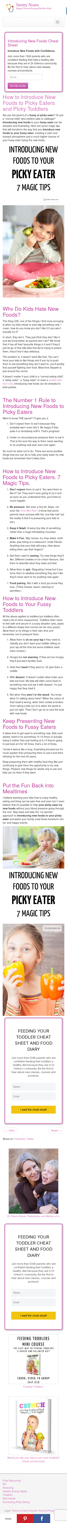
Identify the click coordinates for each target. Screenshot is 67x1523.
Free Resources (12, 1480)
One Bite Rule (29, 510)
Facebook (19, 1139)
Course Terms (37, 1510)
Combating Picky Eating (16, 1502)
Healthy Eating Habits (15, 1491)
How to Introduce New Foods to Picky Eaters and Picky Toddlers (29, 102)
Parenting (8, 1487)
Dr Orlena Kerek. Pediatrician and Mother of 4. (33, 1216)
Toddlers (8, 1495)
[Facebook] (42, 1518)
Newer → (56, 1130)
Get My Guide (18, 86)
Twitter (30, 1139)
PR (4, 1484)
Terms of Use (19, 1510)
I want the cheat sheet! (33, 1109)
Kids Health (9, 1498)
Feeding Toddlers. (33, 1386)
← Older (10, 1130)
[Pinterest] (25, 1518)
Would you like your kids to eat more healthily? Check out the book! (33, 1459)
